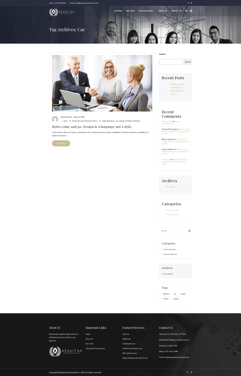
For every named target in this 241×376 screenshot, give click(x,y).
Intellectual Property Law (132, 348)
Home (88, 334)
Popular (136, 121)
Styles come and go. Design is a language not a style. (92, 126)
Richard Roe (167, 121)
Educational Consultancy (95, 348)
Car (116, 121)
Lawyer (122, 121)
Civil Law (125, 334)
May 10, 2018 (79, 117)
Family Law (126, 339)
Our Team (130, 11)
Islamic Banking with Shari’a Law (134, 358)
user (65, 121)
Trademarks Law (128, 343)
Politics (129, 121)
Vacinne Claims (90, 121)
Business (110, 121)
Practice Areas (146, 11)
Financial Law (77, 121)
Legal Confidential (171, 122)
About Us (163, 11)
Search (162, 54)
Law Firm (118, 11)
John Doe (166, 159)
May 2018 (170, 186)
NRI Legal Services (129, 353)
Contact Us (176, 11)
